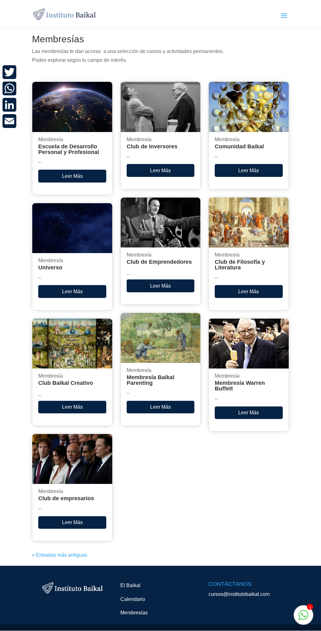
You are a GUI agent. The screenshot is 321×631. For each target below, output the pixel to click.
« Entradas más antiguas (59, 555)
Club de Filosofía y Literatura (240, 265)
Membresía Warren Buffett (240, 386)
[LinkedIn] (9, 105)
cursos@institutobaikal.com (239, 594)
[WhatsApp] (9, 88)
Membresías (134, 612)
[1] (303, 618)
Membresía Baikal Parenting (150, 380)
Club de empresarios (66, 498)
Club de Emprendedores (159, 262)
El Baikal (130, 585)
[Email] (9, 121)
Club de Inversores (152, 146)
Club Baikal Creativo (65, 383)
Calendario (132, 599)
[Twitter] (9, 72)
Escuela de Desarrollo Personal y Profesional (68, 149)
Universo (50, 267)
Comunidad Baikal (239, 146)
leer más (72, 176)
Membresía (50, 139)
